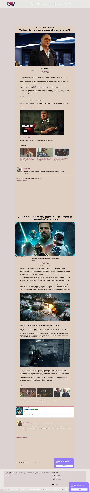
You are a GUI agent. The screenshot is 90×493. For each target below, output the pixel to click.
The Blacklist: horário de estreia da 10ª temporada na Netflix (44, 159)
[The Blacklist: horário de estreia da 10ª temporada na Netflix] (45, 152)
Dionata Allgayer (46, 71)
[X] (40, 74)
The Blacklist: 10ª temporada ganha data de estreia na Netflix (27, 159)
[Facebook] (38, 74)
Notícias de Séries (41, 27)
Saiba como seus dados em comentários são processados (38, 205)
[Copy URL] (52, 74)
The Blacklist (32, 178)
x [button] (88, 482)
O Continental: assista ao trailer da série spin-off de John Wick (31, 100)
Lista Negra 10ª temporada (26, 178)
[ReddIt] (50, 74)
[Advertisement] (45, 15)
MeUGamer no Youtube (28, 137)
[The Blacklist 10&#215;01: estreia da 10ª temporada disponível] (62, 152)
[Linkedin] (47, 74)
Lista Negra (20, 178)
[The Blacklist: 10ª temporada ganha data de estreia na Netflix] (28, 152)
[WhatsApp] (45, 74)
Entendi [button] (79, 489)
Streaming (51, 27)
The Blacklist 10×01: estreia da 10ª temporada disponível (61, 159)
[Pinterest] (43, 74)
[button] (85, 4)
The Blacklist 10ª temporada (38, 178)
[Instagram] (25, 173)
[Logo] (11, 4)
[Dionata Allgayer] (19, 170)
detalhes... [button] (73, 486)
